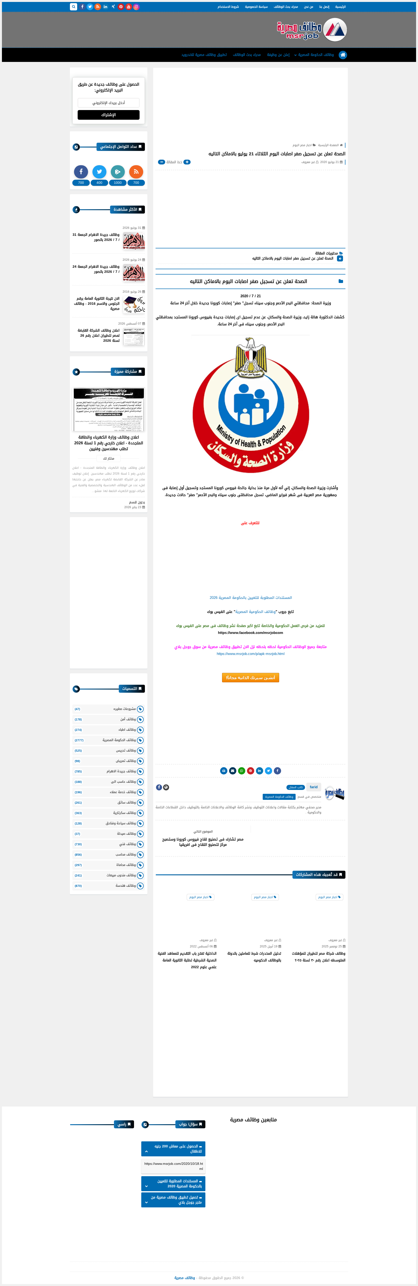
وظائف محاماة (105, 865)
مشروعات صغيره (105, 709)
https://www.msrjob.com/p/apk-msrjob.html (250, 653)
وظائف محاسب (105, 854)
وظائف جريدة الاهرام (105, 771)
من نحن (308, 6)
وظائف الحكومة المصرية (316, 55)
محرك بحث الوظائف (286, 6)
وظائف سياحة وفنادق (105, 823)
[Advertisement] (158, 28)
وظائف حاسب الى (105, 782)
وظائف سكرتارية (105, 813)
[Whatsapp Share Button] (241, 770)
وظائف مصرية (184, 1278)
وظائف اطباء (105, 730)
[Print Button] (223, 770)
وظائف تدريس (105, 750)
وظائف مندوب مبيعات (105, 875)
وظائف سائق (105, 802)
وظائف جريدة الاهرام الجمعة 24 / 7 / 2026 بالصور (96, 269)
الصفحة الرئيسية (328, 145)
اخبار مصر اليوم (302, 145)
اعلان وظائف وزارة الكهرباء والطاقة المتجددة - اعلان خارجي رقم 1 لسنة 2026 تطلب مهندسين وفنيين (108, 443)
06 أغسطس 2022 (201, 946)
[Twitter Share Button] (268, 770)
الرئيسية (340, 6)
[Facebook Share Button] (277, 770)
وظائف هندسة (105, 886)
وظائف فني (105, 844)
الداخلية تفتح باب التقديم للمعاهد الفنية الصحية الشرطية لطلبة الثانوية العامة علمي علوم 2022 (187, 960)
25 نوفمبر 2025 (332, 946)
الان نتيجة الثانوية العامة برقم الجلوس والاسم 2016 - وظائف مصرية (96, 303)
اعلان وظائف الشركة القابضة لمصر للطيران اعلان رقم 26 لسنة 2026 (98, 335)
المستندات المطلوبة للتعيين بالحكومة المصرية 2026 (251, 597)
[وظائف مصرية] (312, 30)
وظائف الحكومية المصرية (255, 611)
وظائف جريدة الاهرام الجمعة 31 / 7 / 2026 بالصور (96, 237)
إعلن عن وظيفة (278, 55)
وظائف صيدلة (105, 834)
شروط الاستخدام (228, 6)
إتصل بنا (324, 6)
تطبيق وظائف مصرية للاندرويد (204, 55)
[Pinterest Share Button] (259, 770)
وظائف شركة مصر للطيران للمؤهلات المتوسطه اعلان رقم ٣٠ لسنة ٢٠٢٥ (318, 957)
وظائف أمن (105, 719)
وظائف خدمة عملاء (105, 792)
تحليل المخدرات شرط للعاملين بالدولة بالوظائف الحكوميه (254, 957)
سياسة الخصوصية (256, 6)
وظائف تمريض (105, 761)
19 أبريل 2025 (268, 946)
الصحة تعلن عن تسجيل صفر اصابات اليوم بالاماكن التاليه (292, 259)
